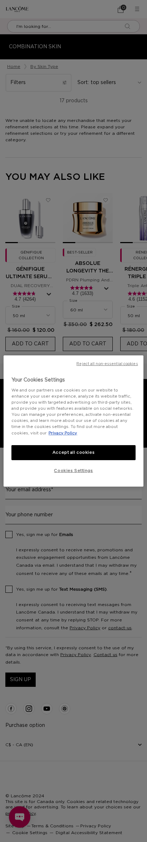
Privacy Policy (63, 433)
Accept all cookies (73, 452)
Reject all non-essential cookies (107, 364)
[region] (73, 421)
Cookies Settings (73, 471)
